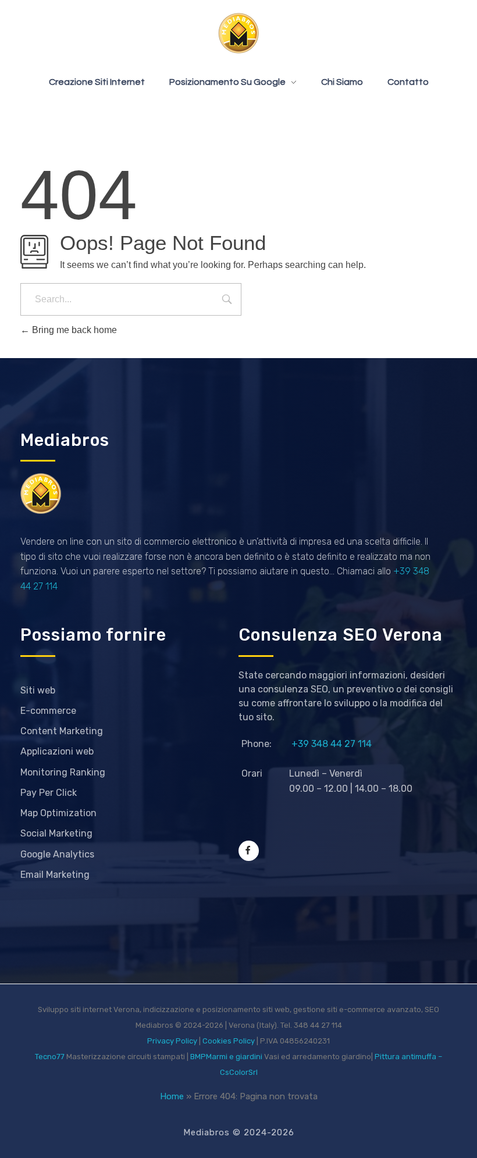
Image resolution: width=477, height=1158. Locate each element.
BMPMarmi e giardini (226, 1056)
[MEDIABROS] (238, 33)
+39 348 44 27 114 (331, 743)
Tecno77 (50, 1056)
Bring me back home (73, 330)
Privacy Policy (172, 1041)
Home (172, 1096)
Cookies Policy (228, 1041)
